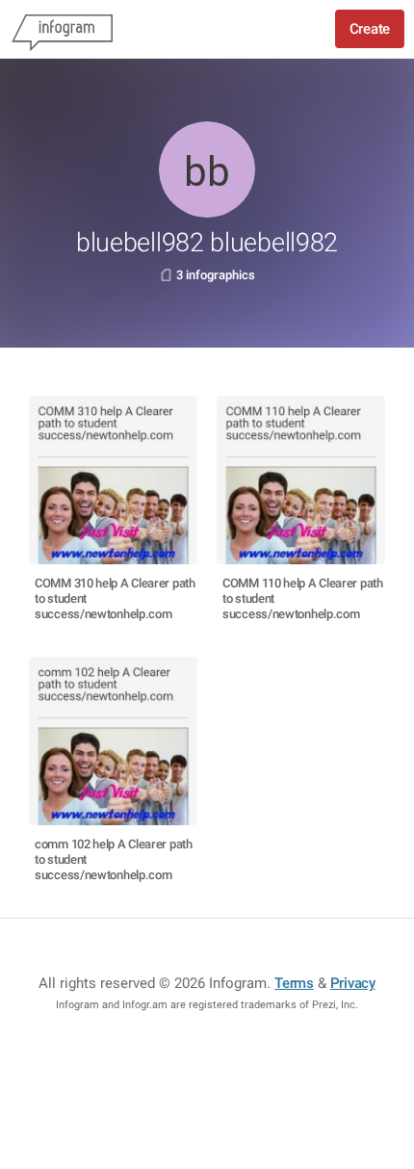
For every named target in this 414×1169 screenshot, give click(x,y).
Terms (294, 983)
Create (369, 29)
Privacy (352, 983)
